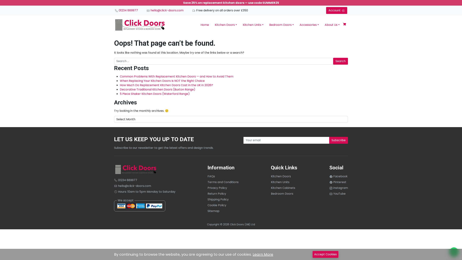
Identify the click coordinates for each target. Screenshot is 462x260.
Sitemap (213, 211)
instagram (340, 188)
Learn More (263, 254)
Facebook (340, 176)
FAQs (211, 176)
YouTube (339, 194)
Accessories (308, 25)
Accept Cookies (325, 254)
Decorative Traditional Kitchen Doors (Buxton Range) (157, 89)
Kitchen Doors (225, 25)
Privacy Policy (217, 188)
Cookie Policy (217, 205)
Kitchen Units (252, 25)
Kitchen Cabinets (283, 188)
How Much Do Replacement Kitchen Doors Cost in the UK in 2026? (166, 85)
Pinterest (339, 182)
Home (205, 25)
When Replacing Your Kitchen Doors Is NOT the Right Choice (162, 81)
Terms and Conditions (223, 182)
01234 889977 (128, 10)
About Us (331, 25)
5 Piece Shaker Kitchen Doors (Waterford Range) (155, 94)
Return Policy (217, 194)
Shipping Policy (218, 199)
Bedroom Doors (280, 25)
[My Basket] (344, 24)
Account (334, 10)
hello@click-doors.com (167, 10)
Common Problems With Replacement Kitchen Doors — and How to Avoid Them (176, 76)
